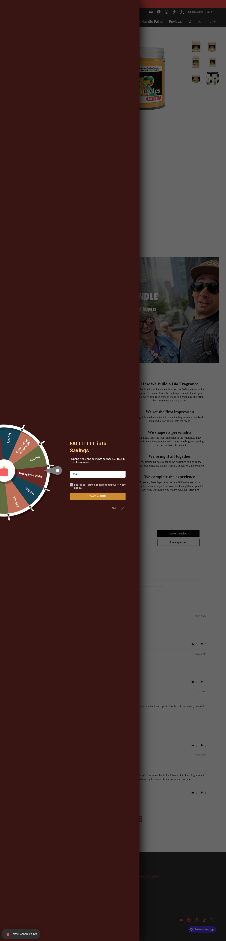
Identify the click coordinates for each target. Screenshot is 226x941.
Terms (90, 484)
